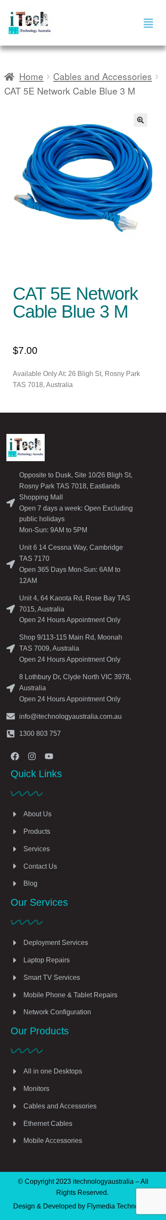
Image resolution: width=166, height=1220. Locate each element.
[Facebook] (14, 756)
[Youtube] (48, 756)
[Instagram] (31, 756)
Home (31, 76)
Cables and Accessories (102, 76)
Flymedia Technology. (120, 1206)
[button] (148, 23)
